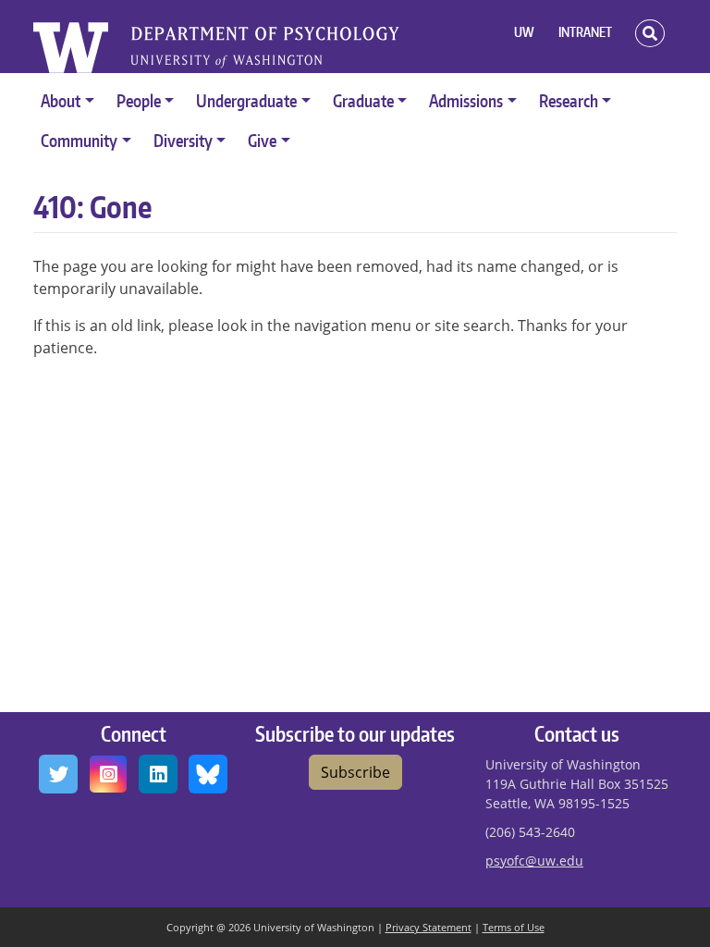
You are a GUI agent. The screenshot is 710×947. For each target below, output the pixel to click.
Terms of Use (514, 927)
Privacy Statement (428, 927)
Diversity (183, 140)
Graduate (363, 100)
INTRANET (585, 32)
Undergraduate (246, 100)
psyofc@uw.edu (534, 860)
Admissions (466, 100)
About (60, 100)
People (138, 100)
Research (568, 100)
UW (524, 32)
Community (79, 140)
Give (262, 140)
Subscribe (355, 772)
